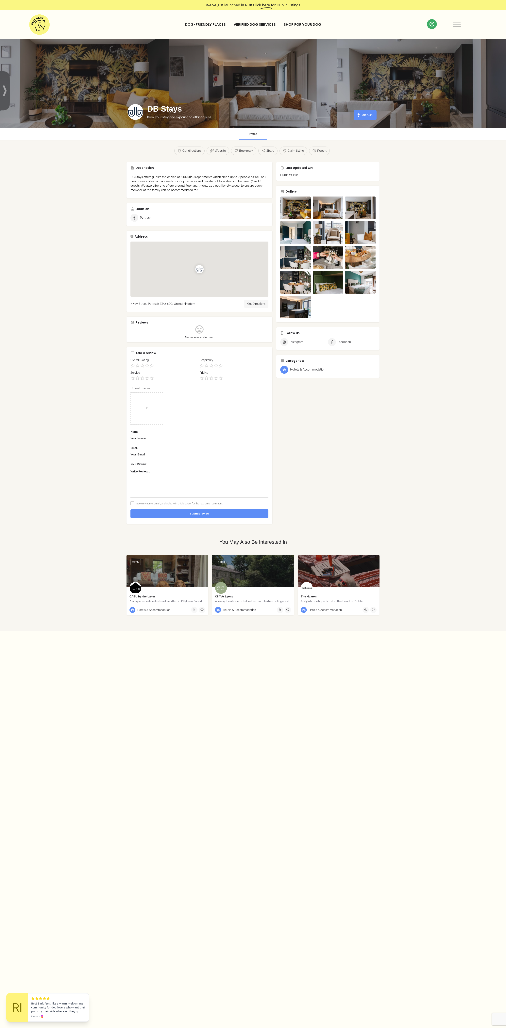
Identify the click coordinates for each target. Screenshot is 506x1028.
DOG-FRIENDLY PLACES (205, 24)
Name (134, 431)
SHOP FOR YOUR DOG (302, 24)
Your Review (138, 464)
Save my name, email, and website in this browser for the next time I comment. (179, 503)
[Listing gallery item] (295, 208)
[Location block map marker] (199, 269)
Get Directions (256, 303)
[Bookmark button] (202, 610)
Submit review (199, 513)
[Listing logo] (135, 112)
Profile (253, 133)
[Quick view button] (194, 610)
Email (134, 448)
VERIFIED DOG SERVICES (255, 24)
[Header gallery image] (84, 83)
